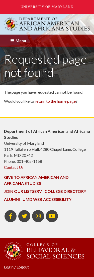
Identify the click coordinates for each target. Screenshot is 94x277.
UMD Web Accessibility (47, 199)
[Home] (47, 24)
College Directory (65, 191)
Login (9, 266)
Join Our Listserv (23, 191)
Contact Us (14, 167)
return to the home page (55, 101)
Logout (23, 266)
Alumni (12, 199)
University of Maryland (47, 7)
